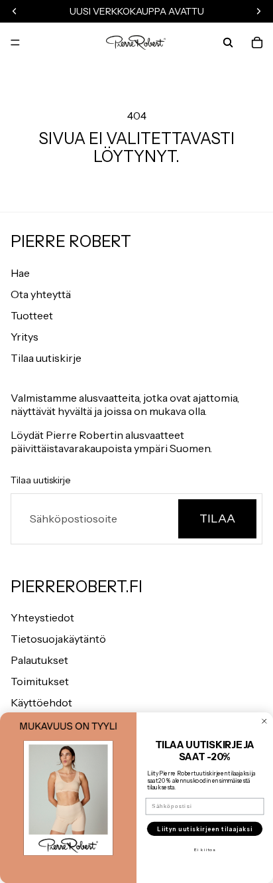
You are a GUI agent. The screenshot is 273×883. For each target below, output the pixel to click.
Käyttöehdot (41, 702)
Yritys (24, 336)
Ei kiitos (204, 849)
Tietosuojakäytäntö (58, 638)
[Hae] (228, 42)
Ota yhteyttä (41, 294)
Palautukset (39, 660)
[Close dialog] (264, 721)
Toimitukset (40, 681)
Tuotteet (32, 315)
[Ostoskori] (257, 42)
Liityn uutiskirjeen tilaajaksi (204, 828)
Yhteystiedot (42, 617)
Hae (20, 273)
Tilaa (217, 518)
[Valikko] (15, 42)
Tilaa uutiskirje (46, 357)
